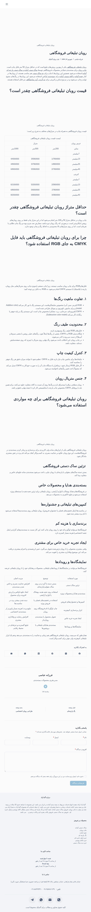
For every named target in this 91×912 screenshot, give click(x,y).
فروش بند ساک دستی (61, 812)
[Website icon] (45, 686)
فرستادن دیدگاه (78, 783)
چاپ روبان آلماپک (54, 59)
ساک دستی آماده (30, 70)
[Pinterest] (52, 654)
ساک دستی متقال (27, 809)
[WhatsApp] (25, 654)
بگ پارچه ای (39, 809)
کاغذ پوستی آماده (66, 76)
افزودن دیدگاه (80, 749)
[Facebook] (79, 654)
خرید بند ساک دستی (79, 843)
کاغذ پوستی (16, 809)
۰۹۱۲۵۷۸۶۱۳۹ (49, 889)
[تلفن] (58, 899)
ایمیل (55, 737)
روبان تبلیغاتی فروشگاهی (76, 67)
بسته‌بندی (51, 76)
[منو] (7, 4)
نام (84, 737)
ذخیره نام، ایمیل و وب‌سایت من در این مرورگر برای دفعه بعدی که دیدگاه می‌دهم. (56, 776)
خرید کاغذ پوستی (80, 840)
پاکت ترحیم (33, 812)
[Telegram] (32, 899)
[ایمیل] (11, 654)
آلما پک (83, 805)
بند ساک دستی (38, 73)
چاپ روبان (82, 70)
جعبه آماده (79, 76)
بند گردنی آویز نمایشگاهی (35, 80)
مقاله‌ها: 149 (45, 691)
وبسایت (27, 737)
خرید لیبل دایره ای (80, 838)
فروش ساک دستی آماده (60, 809)
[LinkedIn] (38, 654)
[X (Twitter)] (66, 654)
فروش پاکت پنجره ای (46, 812)
